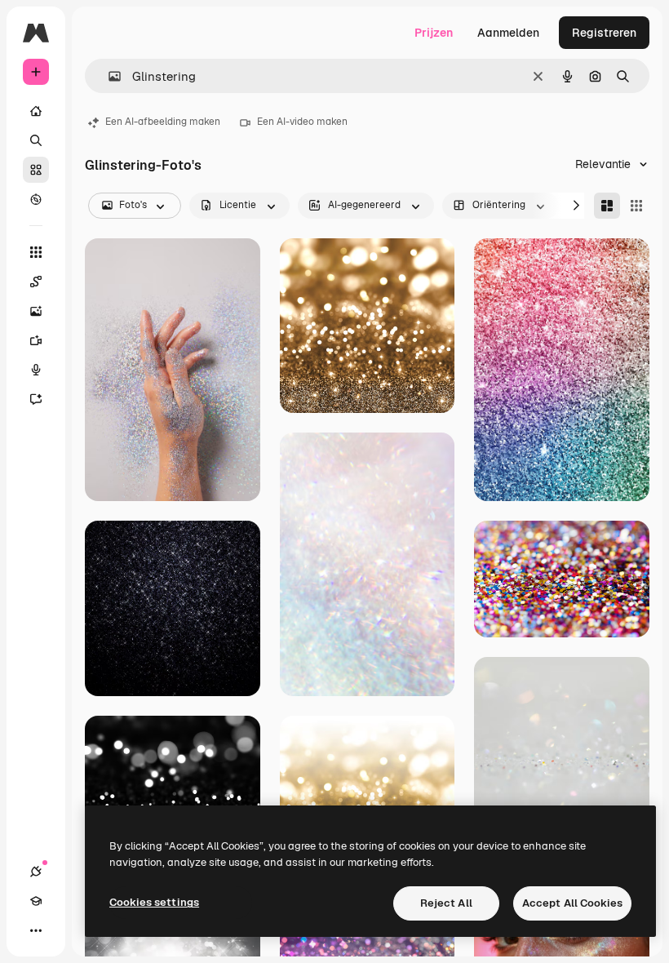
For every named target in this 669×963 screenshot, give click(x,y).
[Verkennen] (36, 199)
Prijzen (433, 32)
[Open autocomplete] (108, 76)
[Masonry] (607, 206)
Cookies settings (154, 902)
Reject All (446, 903)
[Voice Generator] (36, 370)
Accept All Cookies (572, 903)
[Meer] (36, 930)
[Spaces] (36, 281)
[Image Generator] (36, 311)
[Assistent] (36, 399)
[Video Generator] (36, 340)
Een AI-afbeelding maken (162, 121)
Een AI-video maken (302, 121)
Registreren (604, 32)
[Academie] (36, 901)
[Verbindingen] (36, 872)
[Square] (636, 206)
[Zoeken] (36, 140)
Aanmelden (508, 32)
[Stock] (36, 170)
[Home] (36, 111)
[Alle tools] (36, 252)
